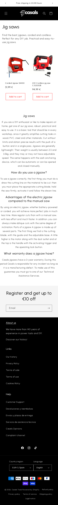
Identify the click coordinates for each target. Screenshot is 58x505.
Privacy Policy (12, 363)
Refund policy (47, 490)
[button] (6, 13)
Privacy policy (14, 494)
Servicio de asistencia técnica (21, 422)
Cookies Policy (13, 383)
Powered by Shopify (30, 490)
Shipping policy (46, 494)
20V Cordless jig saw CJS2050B (41, 84)
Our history (11, 357)
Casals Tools (17, 490)
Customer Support (15, 402)
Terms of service (30, 494)
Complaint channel (15, 435)
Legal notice (30, 499)
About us (11, 322)
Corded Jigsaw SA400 (14, 83)
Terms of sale (12, 370)
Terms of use (12, 377)
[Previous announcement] (5, 3)
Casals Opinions (14, 429)
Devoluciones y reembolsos (19, 409)
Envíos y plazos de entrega (19, 415)
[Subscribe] (48, 308)
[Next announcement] (52, 3)
